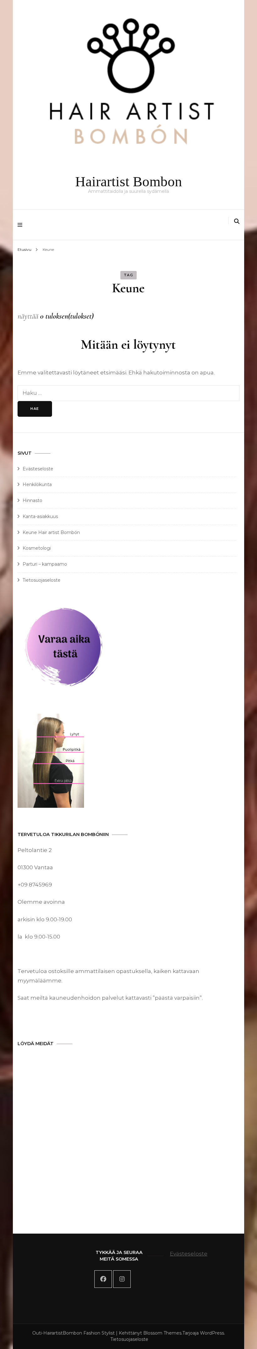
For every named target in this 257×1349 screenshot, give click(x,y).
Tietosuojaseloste (41, 580)
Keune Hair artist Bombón (51, 532)
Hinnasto (32, 500)
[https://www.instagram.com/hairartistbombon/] (122, 1279)
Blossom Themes (162, 1333)
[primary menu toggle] (21, 225)
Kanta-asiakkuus (40, 516)
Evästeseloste (38, 469)
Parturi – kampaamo (45, 564)
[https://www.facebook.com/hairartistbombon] (103, 1279)
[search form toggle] (236, 221)
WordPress (212, 1333)
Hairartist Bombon (128, 181)
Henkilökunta (37, 484)
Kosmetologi (37, 548)
